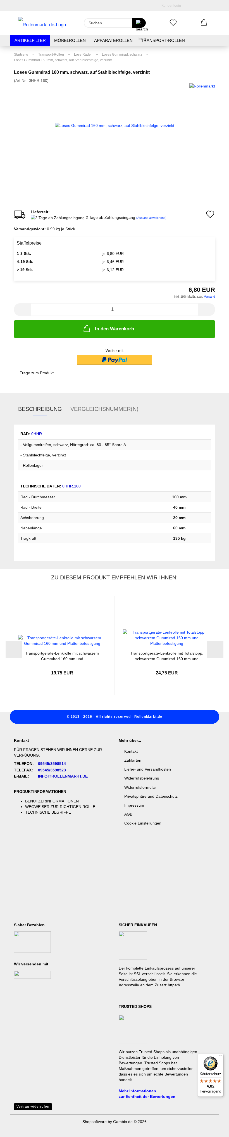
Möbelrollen (70, 40)
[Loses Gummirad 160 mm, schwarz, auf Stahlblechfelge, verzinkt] (114, 125)
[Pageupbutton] (213, 1128)
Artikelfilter (30, 40)
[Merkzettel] (173, 23)
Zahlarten (132, 760)
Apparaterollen (113, 40)
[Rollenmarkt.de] (42, 23)
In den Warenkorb (114, 328)
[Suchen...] (139, 23)
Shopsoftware (94, 1121)
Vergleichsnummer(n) (104, 409)
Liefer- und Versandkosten (147, 769)
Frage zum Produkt (37, 373)
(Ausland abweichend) (151, 217)
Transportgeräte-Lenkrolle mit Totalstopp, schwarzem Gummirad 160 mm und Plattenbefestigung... (166, 655)
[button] (204, 23)
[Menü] (220, 1056)
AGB (128, 814)
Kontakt (131, 751)
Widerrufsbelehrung (141, 778)
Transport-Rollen (163, 40)
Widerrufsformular (140, 787)
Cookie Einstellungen (142, 823)
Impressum (134, 805)
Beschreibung (40, 409)
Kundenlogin (170, 6)
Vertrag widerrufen (32, 1106)
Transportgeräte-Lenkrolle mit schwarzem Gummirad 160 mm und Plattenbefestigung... (62, 655)
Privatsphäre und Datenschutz (151, 796)
